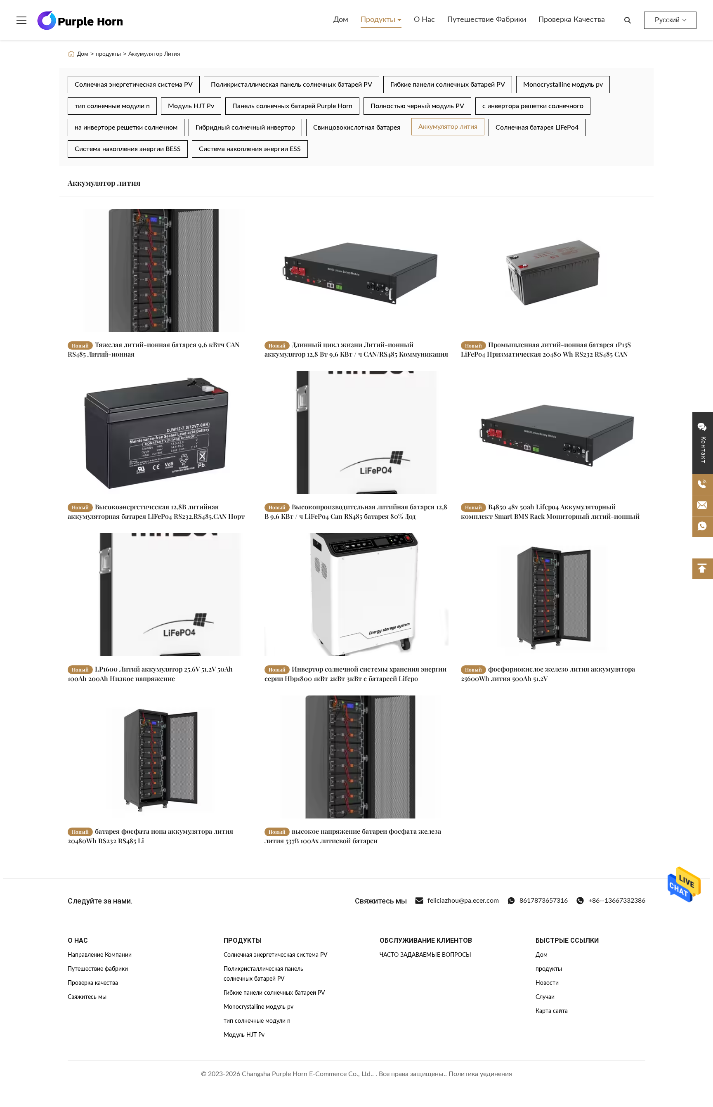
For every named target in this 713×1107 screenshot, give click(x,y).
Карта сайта (552, 1011)
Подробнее (222, 325)
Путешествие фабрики (486, 20)
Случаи (545, 997)
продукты (108, 53)
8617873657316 (543, 900)
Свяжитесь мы (87, 997)
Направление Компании (100, 955)
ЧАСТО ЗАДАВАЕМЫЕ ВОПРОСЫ (425, 955)
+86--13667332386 (616, 900)
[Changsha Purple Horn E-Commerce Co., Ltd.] (80, 20)
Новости (547, 983)
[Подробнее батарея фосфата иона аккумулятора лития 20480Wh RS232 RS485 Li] (160, 756)
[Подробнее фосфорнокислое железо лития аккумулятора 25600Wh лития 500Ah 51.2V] (553, 594)
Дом (340, 20)
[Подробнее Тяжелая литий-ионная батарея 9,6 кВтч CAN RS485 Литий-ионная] (160, 270)
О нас (424, 20)
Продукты (379, 20)
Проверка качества (571, 20)
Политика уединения (480, 1074)
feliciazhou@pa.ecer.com (463, 900)
